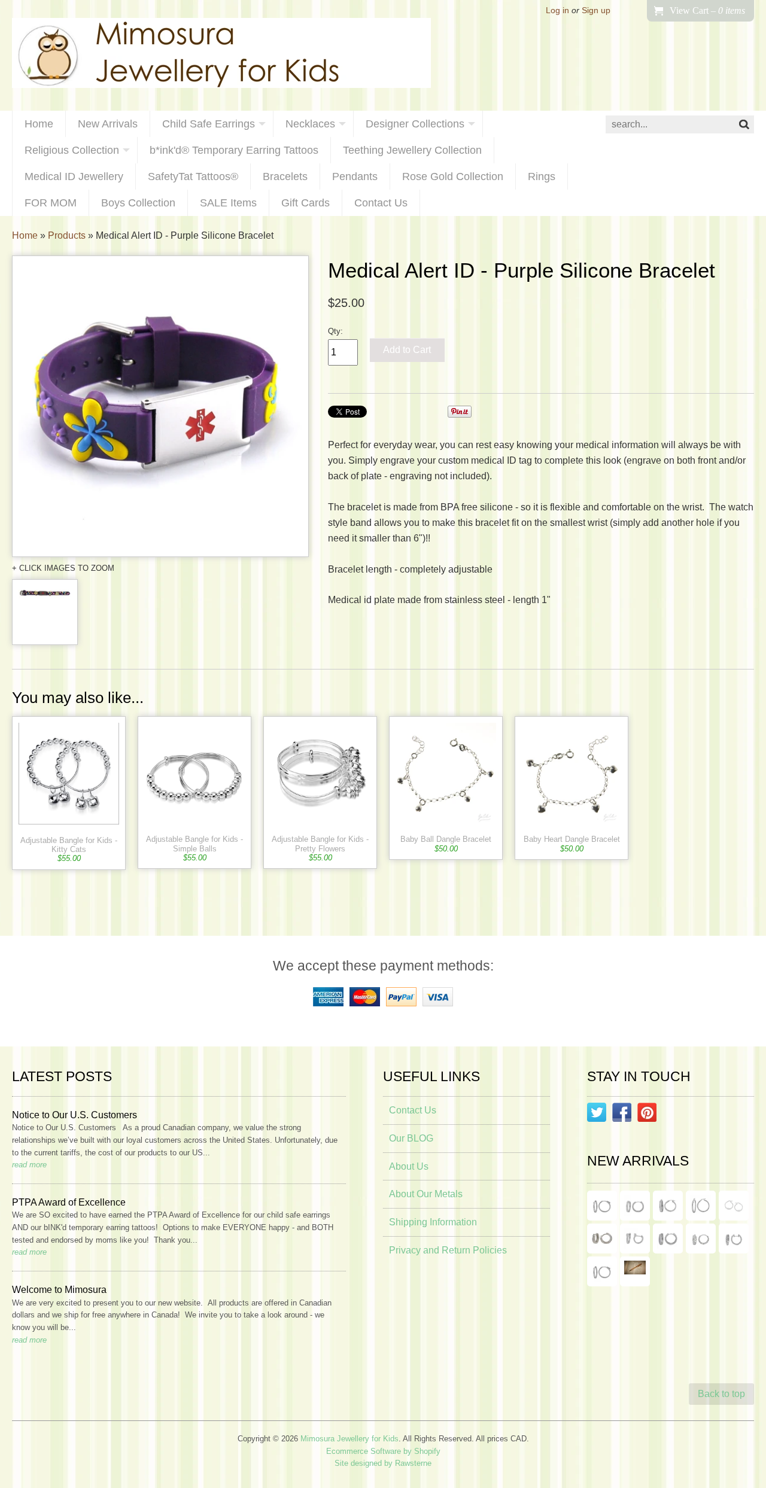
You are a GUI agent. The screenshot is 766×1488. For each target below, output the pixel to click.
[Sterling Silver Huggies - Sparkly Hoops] (668, 1238)
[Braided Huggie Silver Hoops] (734, 1238)
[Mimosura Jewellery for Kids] (221, 55)
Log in (557, 10)
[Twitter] (596, 1115)
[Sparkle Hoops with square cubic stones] (635, 1206)
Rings (541, 176)
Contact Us (381, 203)
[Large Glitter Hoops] (701, 1206)
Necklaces (310, 124)
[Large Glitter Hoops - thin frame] (602, 1206)
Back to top (721, 1394)
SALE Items (228, 203)
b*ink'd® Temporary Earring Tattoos (234, 150)
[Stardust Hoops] (668, 1206)
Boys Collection (138, 203)
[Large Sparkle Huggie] (602, 1271)
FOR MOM (51, 203)
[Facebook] (621, 1115)
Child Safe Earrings (208, 124)
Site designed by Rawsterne (383, 1463)
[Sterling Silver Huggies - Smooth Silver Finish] (602, 1238)
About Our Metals (426, 1194)
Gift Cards (305, 203)
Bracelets (285, 176)
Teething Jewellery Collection (412, 150)
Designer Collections (415, 124)
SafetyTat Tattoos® (193, 176)
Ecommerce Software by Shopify (383, 1451)
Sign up (596, 10)
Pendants (355, 176)
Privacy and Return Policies (448, 1250)
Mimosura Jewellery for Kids (349, 1438)
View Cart (707, 10)
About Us (408, 1166)
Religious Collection (72, 150)
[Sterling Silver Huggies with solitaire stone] (635, 1238)
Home (39, 124)
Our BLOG (411, 1138)
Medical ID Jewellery (74, 176)
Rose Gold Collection (452, 176)
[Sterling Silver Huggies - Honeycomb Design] (701, 1238)
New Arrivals (108, 124)
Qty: (335, 331)
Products (67, 235)
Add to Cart (407, 350)
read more (29, 1164)
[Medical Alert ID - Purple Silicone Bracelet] (160, 406)
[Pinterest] (646, 1115)
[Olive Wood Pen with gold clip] (635, 1271)
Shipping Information (433, 1222)
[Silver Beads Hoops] (734, 1206)
